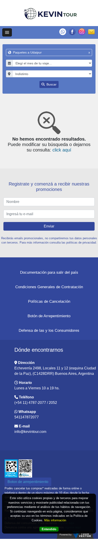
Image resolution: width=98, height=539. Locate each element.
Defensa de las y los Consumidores (49, 330)
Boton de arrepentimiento (28, 482)
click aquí (61, 149)
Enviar (49, 226)
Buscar (51, 84)
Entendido (49, 529)
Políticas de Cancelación (49, 301)
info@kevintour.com (30, 432)
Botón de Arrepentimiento (49, 316)
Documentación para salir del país (49, 272)
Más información (55, 520)
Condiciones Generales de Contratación (49, 287)
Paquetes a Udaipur (51, 52)
